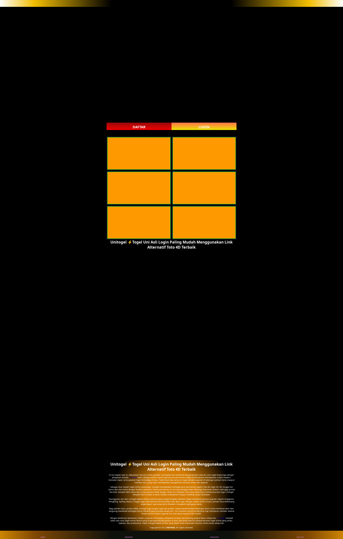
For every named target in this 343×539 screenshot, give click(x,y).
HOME (42, 537)
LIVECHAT (300, 537)
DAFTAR (139, 127)
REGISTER (128, 537)
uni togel (221, 518)
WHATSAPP (214, 537)
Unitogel (133, 477)
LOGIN (204, 127)
